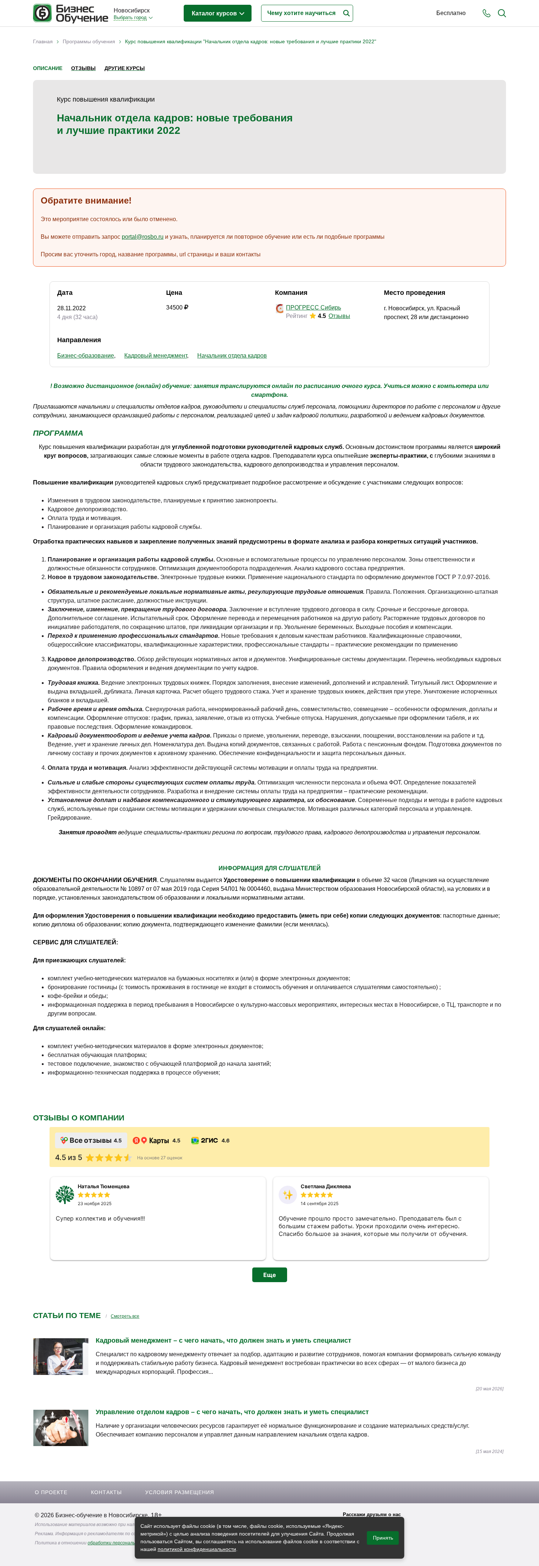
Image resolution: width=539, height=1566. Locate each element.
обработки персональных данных (124, 1542)
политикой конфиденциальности (197, 1549)
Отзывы (83, 68)
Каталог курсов (215, 13)
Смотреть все (125, 1316)
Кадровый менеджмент (155, 355)
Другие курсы (124, 68)
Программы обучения (89, 41)
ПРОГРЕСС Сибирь (313, 307)
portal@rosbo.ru (143, 237)
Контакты (106, 1492)
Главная (43, 41)
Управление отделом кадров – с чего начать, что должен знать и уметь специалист (232, 1412)
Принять (383, 1538)
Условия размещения (179, 1492)
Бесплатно (451, 13)
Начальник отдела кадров (232, 355)
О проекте (51, 1492)
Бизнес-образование (85, 355)
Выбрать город (130, 17)
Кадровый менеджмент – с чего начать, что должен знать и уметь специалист (223, 1340)
